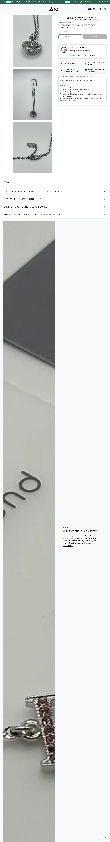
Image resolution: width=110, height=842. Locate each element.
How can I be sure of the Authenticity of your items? (32, 191)
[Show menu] (4, 9)
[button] (9, 9)
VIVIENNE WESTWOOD (66, 22)
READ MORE (68, 545)
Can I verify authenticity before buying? (25, 206)
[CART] (105, 9)
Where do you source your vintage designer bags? (31, 214)
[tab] (63, 76)
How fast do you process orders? (22, 199)
